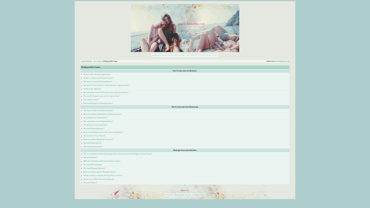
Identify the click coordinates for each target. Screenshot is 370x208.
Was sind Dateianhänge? (92, 165)
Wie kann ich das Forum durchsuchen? (98, 110)
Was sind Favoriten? (91, 100)
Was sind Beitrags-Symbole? (94, 168)
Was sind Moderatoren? (92, 143)
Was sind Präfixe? (90, 183)
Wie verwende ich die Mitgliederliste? (98, 121)
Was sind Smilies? (90, 157)
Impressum (185, 190)
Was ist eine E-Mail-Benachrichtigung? (98, 179)
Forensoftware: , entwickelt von (185, 195)
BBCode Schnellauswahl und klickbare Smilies (101, 161)
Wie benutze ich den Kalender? (95, 125)
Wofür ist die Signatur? (92, 89)
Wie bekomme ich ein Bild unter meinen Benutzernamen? (105, 92)
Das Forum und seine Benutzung (185, 107)
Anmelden (277, 61)
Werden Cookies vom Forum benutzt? (98, 78)
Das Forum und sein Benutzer (185, 71)
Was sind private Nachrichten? (95, 118)
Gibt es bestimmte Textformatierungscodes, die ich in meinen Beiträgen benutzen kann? (117, 154)
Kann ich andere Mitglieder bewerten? (98, 139)
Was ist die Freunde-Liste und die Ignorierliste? (101, 96)
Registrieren (284, 61)
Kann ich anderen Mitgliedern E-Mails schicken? (102, 114)
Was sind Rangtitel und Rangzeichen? (98, 103)
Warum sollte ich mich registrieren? (97, 74)
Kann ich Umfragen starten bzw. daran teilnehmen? (103, 132)
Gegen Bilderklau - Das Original (91, 61)
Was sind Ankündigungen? (93, 128)
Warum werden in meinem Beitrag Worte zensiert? (102, 175)
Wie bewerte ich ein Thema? (94, 136)
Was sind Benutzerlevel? (93, 146)
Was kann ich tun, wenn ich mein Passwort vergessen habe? (106, 85)
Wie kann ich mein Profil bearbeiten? (97, 81)
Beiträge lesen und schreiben (185, 150)
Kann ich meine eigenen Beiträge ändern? (99, 172)
